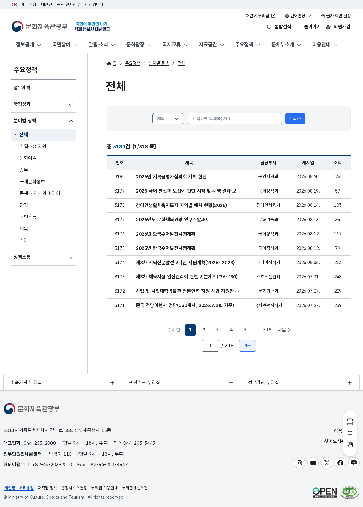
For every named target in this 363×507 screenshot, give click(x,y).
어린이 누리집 (258, 15)
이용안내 (321, 44)
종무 (24, 170)
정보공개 (25, 44)
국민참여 (61, 44)
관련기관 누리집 (144, 382)
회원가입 (342, 26)
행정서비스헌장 (74, 488)
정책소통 (22, 257)
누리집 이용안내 (104, 488)
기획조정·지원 (33, 146)
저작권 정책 (47, 488)
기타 (24, 240)
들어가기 (312, 26)
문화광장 (135, 44)
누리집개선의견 (135, 488)
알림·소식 (98, 44)
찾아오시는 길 (338, 441)
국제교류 (171, 44)
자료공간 (208, 44)
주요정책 (244, 44)
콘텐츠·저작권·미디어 (40, 193)
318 (267, 330)
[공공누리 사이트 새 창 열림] (324, 492)
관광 (24, 205)
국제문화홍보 (32, 181)
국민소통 (28, 217)
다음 (282, 330)
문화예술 (28, 158)
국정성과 (22, 104)
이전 (176, 330)
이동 (247, 345)
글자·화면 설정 (338, 15)
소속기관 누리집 (26, 382)
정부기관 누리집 (263, 382)
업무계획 (22, 87)
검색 (292, 118)
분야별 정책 (25, 120)
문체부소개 (282, 44)
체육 (24, 228)
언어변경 (297, 15)
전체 (23, 134)
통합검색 (283, 26)
